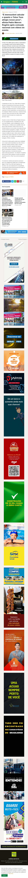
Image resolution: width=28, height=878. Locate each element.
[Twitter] (12, 181)
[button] (1, 2)
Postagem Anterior (5, 239)
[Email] (20, 181)
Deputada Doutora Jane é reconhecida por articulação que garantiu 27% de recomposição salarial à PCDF (7, 221)
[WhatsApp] (15, 181)
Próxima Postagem (22, 239)
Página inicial (5, 12)
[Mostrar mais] (23, 181)
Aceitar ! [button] (4, 875)
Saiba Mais (10, 873)
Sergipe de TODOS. (13, 12)
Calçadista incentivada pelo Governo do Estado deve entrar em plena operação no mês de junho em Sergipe (7, 201)
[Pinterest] (18, 181)
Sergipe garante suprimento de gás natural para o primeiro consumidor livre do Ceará (20, 200)
